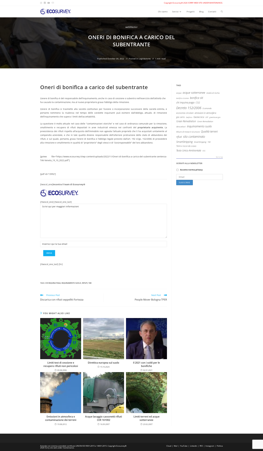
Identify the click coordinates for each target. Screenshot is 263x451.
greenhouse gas (214, 117)
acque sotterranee (194, 93)
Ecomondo (207, 108)
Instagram (209, 446)
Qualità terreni (209, 131)
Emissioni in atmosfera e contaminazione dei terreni (60, 418)
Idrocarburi (181, 126)
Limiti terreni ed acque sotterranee (146, 418)
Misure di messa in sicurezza (188, 131)
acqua (178, 93)
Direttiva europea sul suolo (103, 362)
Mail (175, 446)
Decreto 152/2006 (188, 108)
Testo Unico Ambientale (188, 150)
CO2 (198, 102)
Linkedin (193, 446)
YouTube (184, 446)
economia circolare (184, 112)
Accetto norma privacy (191, 169)
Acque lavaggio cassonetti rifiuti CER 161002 (103, 418)
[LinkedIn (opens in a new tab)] (45, 2)
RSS (201, 446)
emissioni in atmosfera (205, 112)
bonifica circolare (182, 98)
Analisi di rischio (213, 93)
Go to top (219, 157)
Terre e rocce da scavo (186, 146)
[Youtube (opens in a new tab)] (49, 2)
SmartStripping (184, 141)
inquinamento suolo (71, 283)
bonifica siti (196, 98)
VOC (203, 151)
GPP (206, 117)
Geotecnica (198, 116)
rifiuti (85, 283)
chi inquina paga (53, 283)
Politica (220, 446)
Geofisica (189, 117)
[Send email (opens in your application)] (53, 2)
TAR (89, 283)
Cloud (168, 446)
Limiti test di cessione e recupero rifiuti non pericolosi (60, 364)
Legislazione (145, 58)
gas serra (180, 117)
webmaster (131, 27)
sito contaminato (194, 136)
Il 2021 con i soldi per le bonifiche (146, 364)
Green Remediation (186, 121)
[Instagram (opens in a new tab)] (41, 2)
